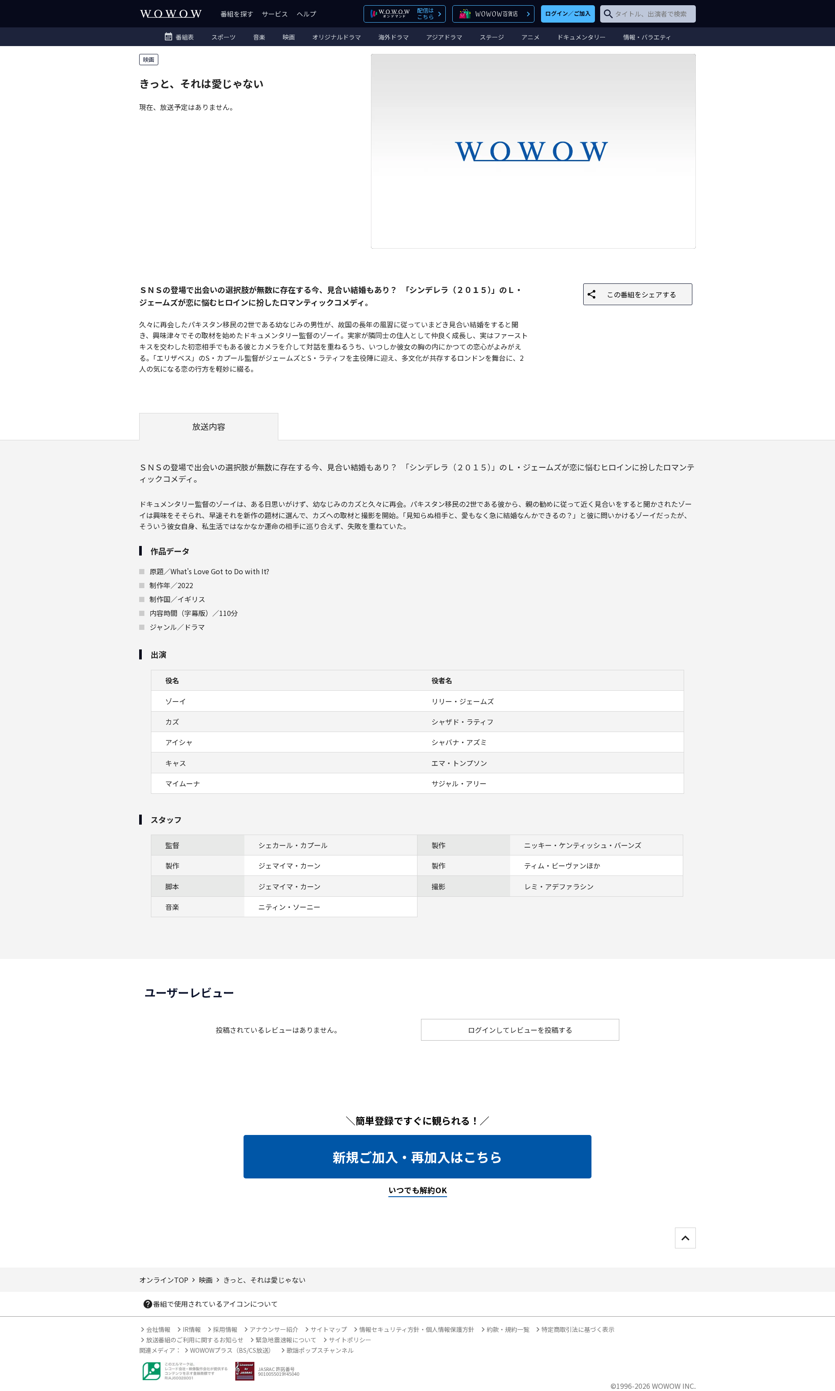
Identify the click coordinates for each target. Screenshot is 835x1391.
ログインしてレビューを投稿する (520, 1030)
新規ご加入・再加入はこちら (417, 1156)
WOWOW (171, 13)
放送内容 (208, 426)
